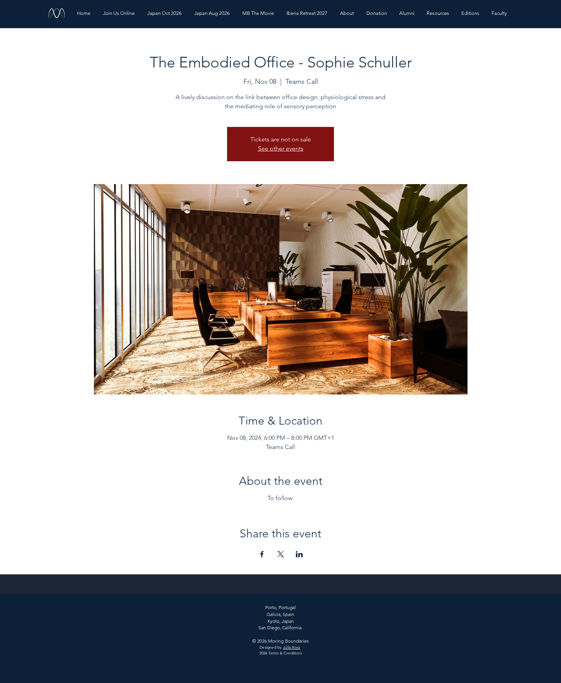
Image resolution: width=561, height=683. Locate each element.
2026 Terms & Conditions (281, 653)
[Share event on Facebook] (262, 554)
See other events (280, 148)
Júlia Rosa (291, 647)
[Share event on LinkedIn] (299, 554)
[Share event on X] (280, 554)
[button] (347, 13)
